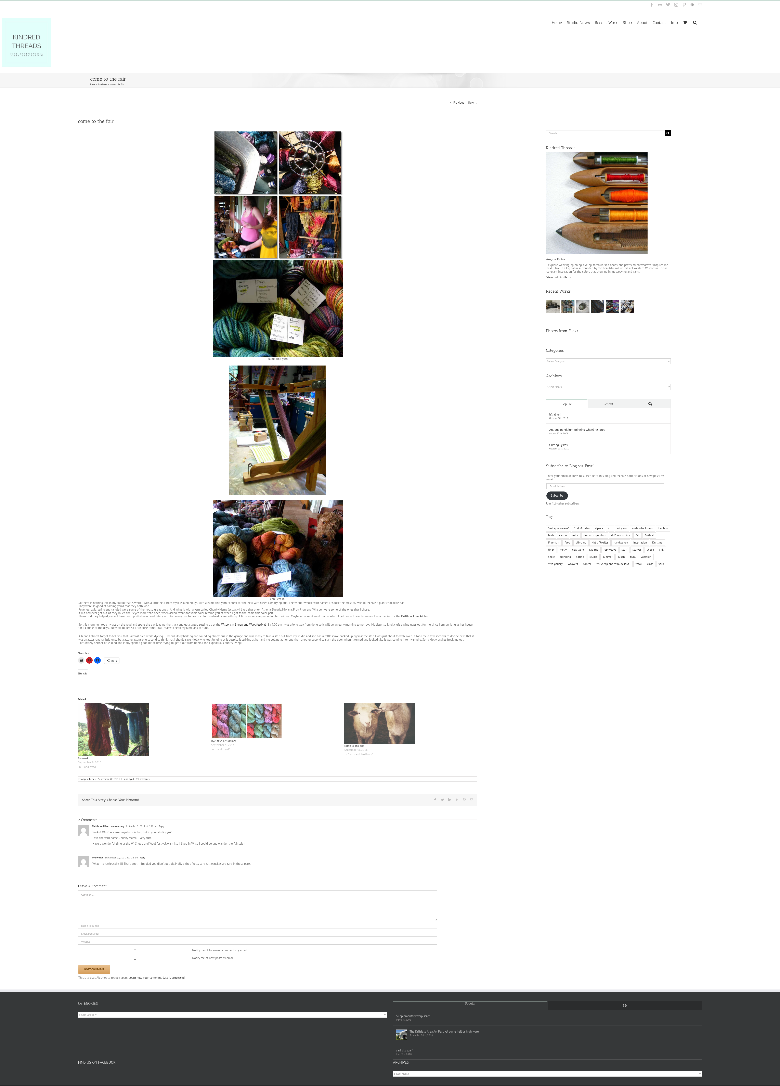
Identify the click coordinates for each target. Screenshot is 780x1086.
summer (607, 557)
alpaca (599, 528)
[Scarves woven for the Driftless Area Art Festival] (612, 306)
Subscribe (557, 495)
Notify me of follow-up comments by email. (220, 950)
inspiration (640, 542)
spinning (565, 557)
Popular (567, 404)
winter (587, 564)
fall (637, 535)
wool (639, 564)
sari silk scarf (404, 1050)
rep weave (610, 549)
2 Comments (143, 778)
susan (621, 557)
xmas (650, 564)
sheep (650, 549)
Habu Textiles (600, 542)
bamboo (663, 528)
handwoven (621, 542)
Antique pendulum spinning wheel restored (577, 430)
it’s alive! (555, 414)
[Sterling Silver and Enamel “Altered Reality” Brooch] (583, 306)
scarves (637, 549)
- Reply (161, 826)
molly (563, 549)
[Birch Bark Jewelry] (627, 306)
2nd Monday (582, 528)
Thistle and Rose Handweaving (108, 826)
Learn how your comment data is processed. (157, 978)
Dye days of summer (223, 741)
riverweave (97, 857)
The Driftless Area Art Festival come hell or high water (445, 1031)
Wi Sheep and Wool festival (613, 564)
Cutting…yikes (558, 445)
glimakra (581, 542)
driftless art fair (620, 535)
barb (551, 535)
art (610, 528)
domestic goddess (595, 535)
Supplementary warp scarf (413, 1016)
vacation (646, 557)
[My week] (142, 729)
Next (471, 102)
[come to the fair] (408, 723)
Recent (608, 404)
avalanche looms (642, 528)
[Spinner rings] (553, 306)
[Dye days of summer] (275, 721)
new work (578, 549)
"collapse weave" (558, 528)
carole (563, 535)
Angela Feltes (88, 778)
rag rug (593, 549)
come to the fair (354, 746)
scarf (624, 549)
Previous (458, 102)
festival (649, 535)
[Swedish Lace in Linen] (568, 306)
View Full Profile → (558, 277)
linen (551, 549)
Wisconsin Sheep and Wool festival (243, 624)
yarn (661, 564)
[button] (695, 22)
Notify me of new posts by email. (213, 958)
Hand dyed (128, 778)
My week (83, 758)
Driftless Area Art (412, 616)
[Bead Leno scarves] (597, 306)
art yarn (622, 528)
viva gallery (555, 564)
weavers (573, 564)
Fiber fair (553, 542)
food (567, 542)
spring (580, 557)
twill (633, 557)
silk (661, 549)
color (575, 535)
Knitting (657, 542)
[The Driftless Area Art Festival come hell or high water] (401, 1035)
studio (593, 557)
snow (551, 557)
